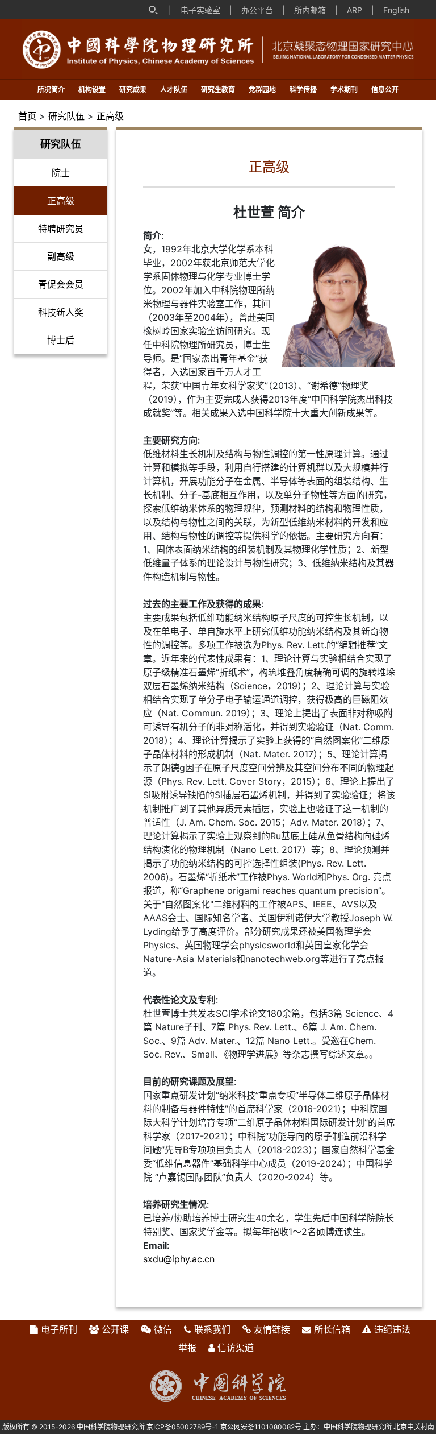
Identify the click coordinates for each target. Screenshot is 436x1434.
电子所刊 (59, 1329)
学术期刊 (344, 89)
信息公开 (385, 89)
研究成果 (132, 89)
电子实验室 (200, 10)
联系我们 (212, 1329)
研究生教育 (218, 89)
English (396, 10)
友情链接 (272, 1329)
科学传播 (303, 89)
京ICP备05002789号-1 (182, 1427)
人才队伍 (173, 89)
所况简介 (51, 89)
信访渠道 (235, 1347)
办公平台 (257, 10)
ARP (354, 10)
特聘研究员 (60, 228)
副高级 (60, 256)
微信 (163, 1329)
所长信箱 (332, 1329)
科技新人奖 (60, 312)
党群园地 (262, 89)
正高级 (110, 116)
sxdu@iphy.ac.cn (179, 1259)
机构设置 (92, 89)
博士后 (60, 340)
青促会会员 (60, 284)
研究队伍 (66, 116)
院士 (61, 173)
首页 (27, 116)
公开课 (115, 1329)
